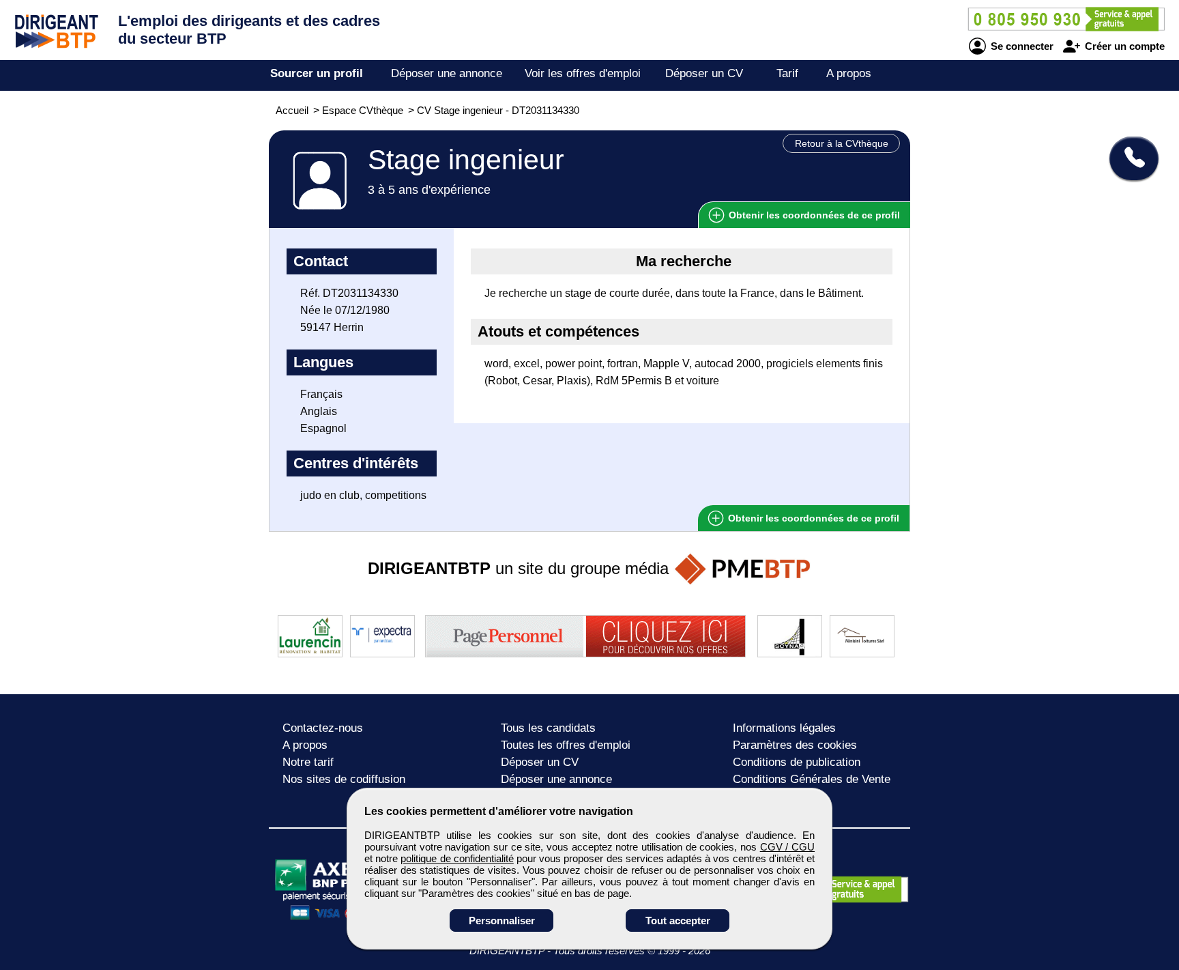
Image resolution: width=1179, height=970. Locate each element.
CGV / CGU (787, 847)
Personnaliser (502, 920)
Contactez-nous (322, 728)
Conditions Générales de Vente (811, 779)
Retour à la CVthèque (841, 143)
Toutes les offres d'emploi (565, 745)
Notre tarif (308, 762)
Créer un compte (1123, 46)
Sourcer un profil (316, 73)
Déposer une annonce (446, 73)
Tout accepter (677, 920)
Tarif (787, 73)
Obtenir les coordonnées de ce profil (812, 518)
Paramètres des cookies (795, 745)
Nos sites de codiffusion (343, 779)
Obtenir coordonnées (813, 215)
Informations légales (784, 728)
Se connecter (1020, 46)
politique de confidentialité (457, 858)
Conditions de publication (796, 762)
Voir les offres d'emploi (583, 73)
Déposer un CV (704, 73)
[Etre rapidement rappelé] (1128, 158)
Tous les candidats (548, 728)
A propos (848, 73)
